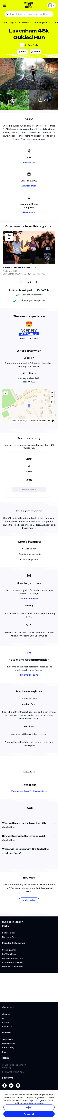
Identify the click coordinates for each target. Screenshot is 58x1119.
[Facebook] (5, 1088)
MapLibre (12, 421)
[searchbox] (29, 14)
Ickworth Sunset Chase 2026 (19, 267)
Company (8, 1007)
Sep (9, 235)
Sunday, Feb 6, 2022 (29, 378)
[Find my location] (52, 402)
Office (5, 1058)
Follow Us (7, 1077)
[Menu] (11, 5)
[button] (29, 406)
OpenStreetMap (34, 421)
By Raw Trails (31, 45)
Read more (28, 528)
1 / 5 (29, 281)
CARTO (22, 421)
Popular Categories (13, 943)
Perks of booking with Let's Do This (29, 290)
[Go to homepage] (29, 5)
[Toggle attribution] (52, 420)
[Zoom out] (52, 396)
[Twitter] (12, 1088)
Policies (6, 1032)
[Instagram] (19, 1088)
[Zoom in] (52, 392)
